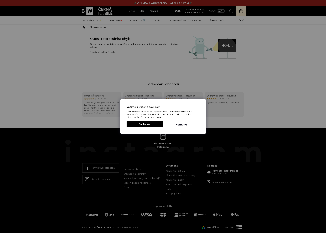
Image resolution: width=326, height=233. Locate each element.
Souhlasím (145, 124)
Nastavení (181, 125)
